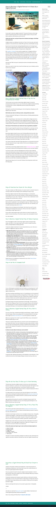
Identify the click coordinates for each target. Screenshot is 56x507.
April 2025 (44, 99)
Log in (43, 269)
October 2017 (45, 217)
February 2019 (45, 187)
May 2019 (44, 181)
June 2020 (44, 156)
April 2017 (44, 226)
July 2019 (44, 177)
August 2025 (44, 94)
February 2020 (45, 164)
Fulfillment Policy (30, 503)
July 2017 (44, 223)
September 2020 (45, 151)
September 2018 (45, 196)
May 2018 (44, 204)
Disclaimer (20, 503)
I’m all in (20, 205)
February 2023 (45, 116)
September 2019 (45, 173)
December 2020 (45, 149)
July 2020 (44, 154)
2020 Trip (44, 230)
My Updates (44, 252)
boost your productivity (33, 394)
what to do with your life (18, 315)
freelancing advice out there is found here (18, 339)
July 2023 (44, 113)
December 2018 (45, 190)
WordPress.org (45, 275)
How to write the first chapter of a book (45, 12)
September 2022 (45, 118)
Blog (8, 503)
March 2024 (44, 105)
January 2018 (45, 211)
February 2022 (45, 132)
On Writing (44, 256)
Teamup (31, 57)
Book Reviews (45, 232)
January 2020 (45, 166)
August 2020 (44, 152)
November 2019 (45, 170)
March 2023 (44, 114)
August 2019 (44, 175)
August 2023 (44, 111)
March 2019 (44, 185)
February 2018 (45, 209)
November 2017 (45, 215)
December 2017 (45, 213)
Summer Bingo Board (18, 244)
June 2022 (44, 124)
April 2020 (44, 160)
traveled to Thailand (11, 51)
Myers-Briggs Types (46, 254)
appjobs (32, 350)
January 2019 (45, 189)
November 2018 (45, 192)
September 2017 (45, 219)
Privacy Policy (25, 503)
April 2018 (44, 206)
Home (6, 503)
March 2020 (44, 162)
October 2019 (45, 171)
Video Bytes (44, 265)
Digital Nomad (15, 9)
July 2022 (44, 122)
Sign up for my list (19, 491)
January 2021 (45, 147)
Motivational (23, 9)
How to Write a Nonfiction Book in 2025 (46, 37)
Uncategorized (27, 9)
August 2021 (44, 135)
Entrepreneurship (19, 9)
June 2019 (44, 179)
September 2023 (45, 109)
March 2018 (44, 207)
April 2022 (44, 128)
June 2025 (44, 95)
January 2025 (45, 103)
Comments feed (45, 273)
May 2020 (44, 158)
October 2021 (45, 133)
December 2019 (45, 168)
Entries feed (44, 271)
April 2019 (44, 183)
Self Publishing (45, 260)
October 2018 (45, 194)
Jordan (7, 9)
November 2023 (45, 107)
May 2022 (44, 126)
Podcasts (44, 258)
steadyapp (8, 351)
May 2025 (44, 97)
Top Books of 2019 (46, 261)
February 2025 (45, 101)
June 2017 (44, 225)
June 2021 (44, 139)
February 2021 (45, 145)
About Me (16, 503)
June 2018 (44, 202)
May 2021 (44, 141)
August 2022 (44, 120)
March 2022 (44, 130)
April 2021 (44, 143)
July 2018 (44, 200)
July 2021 (44, 137)
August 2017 (44, 221)
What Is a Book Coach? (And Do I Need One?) (45, 17)
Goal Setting (44, 248)
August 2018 (44, 198)
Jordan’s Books (12, 503)
